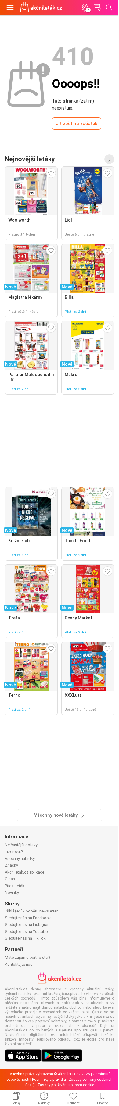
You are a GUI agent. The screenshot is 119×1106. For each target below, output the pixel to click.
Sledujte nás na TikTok (25, 938)
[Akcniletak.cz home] (41, 7)
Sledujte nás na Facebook (28, 918)
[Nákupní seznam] (97, 7)
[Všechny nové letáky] (109, 159)
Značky (11, 865)
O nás (10, 879)
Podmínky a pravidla (49, 1079)
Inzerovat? (14, 851)
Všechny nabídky (20, 858)
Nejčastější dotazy (21, 845)
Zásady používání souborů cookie (66, 1085)
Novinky (12, 892)
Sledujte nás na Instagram (28, 924)
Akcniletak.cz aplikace (24, 872)
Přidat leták (14, 886)
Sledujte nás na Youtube (26, 931)
